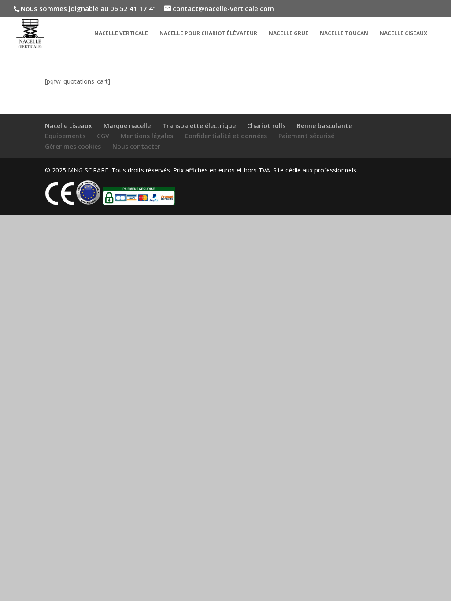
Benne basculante (324, 125)
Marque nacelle (127, 125)
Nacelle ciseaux (403, 33)
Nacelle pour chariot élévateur (208, 33)
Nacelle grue (288, 33)
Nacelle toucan (344, 33)
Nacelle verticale (121, 33)
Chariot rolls (266, 125)
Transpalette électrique (199, 125)
